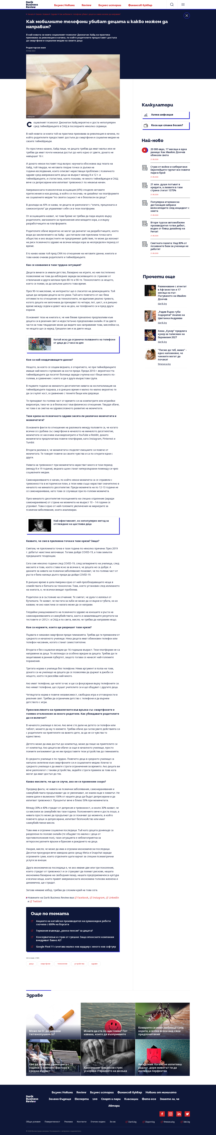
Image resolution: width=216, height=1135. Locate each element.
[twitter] (187, 1114)
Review (86, 5)
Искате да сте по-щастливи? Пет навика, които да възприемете (106, 1032)
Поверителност (52, 1121)
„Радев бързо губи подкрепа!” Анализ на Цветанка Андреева (171, 315)
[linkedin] (179, 1114)
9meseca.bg (164, 363)
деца (31, 963)
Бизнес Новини (64, 5)
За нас (113, 1121)
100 (95, 1099)
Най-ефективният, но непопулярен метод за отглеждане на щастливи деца (81, 522)
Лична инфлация (161, 114)
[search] (172, 4)
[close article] (187, 15)
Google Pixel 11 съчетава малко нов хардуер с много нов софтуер (76, 946)
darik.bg (162, 303)
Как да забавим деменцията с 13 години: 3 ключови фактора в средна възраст (51, 1068)
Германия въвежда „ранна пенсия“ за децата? (64, 930)
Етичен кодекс (98, 1121)
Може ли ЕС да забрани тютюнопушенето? (45, 1032)
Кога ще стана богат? (167, 125)
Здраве (54, 14)
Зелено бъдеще (60, 1099)
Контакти (81, 1121)
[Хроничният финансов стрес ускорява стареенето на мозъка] (108, 1057)
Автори (114, 1105)
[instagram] (170, 1114)
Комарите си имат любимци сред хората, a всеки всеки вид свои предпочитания (161, 1031)
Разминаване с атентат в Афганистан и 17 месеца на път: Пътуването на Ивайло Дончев (172, 293)
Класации (131, 1099)
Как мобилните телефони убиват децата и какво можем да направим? (90, 14)
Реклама (68, 1121)
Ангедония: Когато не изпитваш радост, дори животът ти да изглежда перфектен (160, 1068)
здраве (94, 963)
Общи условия (33, 1121)
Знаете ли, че (169, 1099)
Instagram (99, 897)
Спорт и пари (111, 1099)
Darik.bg (132, 1121)
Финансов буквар (140, 5)
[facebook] (162, 1114)
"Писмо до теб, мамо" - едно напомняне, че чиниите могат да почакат (172, 354)
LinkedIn (114, 897)
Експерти (82, 1099)
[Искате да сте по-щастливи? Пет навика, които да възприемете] (108, 1021)
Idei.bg (187, 1121)
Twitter (37, 901)
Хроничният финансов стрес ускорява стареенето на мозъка (105, 1069)
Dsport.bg (150, 1121)
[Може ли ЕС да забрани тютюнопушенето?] (53, 1021)
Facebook (82, 897)
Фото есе (149, 1099)
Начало (31, 14)
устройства (79, 963)
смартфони (45, 963)
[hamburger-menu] (183, 4)
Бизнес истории (109, 5)
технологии (62, 963)
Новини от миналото (161, 1092)
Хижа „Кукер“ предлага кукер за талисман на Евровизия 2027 (172, 334)
